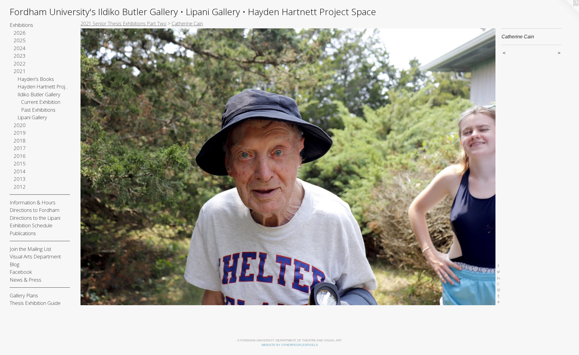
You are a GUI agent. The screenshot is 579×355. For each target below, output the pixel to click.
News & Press (25, 279)
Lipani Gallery (32, 117)
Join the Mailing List (30, 248)
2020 (20, 125)
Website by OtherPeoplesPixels (289, 345)
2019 (20, 132)
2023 (20, 55)
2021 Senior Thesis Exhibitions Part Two (123, 23)
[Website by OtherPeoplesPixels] (567, 12)
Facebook (21, 271)
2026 (20, 32)
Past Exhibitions (38, 109)
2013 (20, 178)
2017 (20, 148)
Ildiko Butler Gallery (38, 94)
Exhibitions (21, 24)
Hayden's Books (35, 78)
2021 (20, 71)
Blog (14, 264)
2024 (20, 48)
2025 (20, 40)
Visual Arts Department (35, 256)
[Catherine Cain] (288, 166)
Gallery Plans (24, 295)
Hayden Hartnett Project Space (43, 86)
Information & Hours (32, 202)
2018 (20, 140)
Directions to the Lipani (35, 217)
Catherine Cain (187, 23)
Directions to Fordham (34, 209)
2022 (20, 63)
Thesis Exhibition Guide (35, 302)
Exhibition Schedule (31, 225)
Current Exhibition (40, 101)
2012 (20, 186)
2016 (20, 155)
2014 (20, 171)
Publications (23, 233)
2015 (20, 163)
